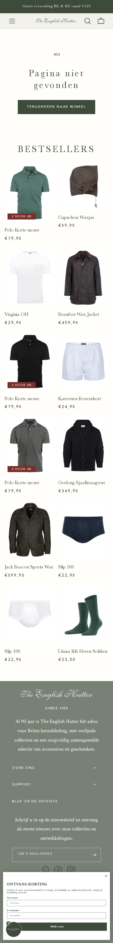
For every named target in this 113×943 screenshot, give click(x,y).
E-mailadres (13, 910)
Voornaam (12, 898)
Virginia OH (16, 314)
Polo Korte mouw (22, 230)
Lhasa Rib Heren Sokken (82, 651)
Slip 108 (66, 567)
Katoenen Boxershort (79, 398)
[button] (12, 21)
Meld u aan (57, 926)
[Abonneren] (94, 855)
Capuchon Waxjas (76, 217)
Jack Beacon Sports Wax (29, 567)
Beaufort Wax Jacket (78, 314)
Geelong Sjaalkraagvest (81, 482)
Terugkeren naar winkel (56, 107)
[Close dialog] (106, 876)
